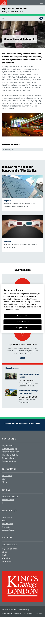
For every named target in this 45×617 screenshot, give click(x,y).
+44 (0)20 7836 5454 (9, 545)
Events (4, 521)
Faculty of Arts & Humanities (12, 12)
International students (10, 455)
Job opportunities (8, 530)
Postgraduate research (10, 452)
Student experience (9, 461)
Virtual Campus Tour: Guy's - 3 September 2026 (29, 392)
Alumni (4, 482)
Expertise (8, 200)
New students (7, 476)
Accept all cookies (22, 328)
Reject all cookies (22, 322)
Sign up (22, 357)
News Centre (7, 517)
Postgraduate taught (9, 449)
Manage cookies (23, 316)
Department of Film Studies (14, 8)
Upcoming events (12, 368)
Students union (7, 524)
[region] (22, 308)
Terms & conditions (9, 610)
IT (2, 503)
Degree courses (8, 445)
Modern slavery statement (11, 613)
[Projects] (22, 226)
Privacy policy (24, 610)
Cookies (39, 613)
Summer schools (8, 458)
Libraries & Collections (10, 497)
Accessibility (28, 613)
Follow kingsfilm (8, 149)
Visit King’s (6, 527)
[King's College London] (22, 584)
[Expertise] (22, 186)
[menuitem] (22, 445)
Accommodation (8, 500)
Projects (7, 241)
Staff (4, 479)
